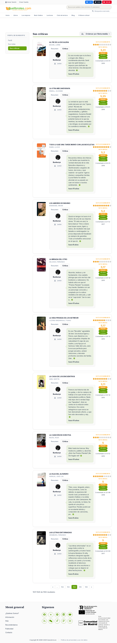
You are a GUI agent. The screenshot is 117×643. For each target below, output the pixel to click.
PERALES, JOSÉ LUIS (56, 476)
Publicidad (9, 629)
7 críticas (103, 57)
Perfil (10, 40)
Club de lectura (62, 15)
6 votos (103, 331)
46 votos (103, 272)
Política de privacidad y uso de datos (74, 640)
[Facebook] (44, 614)
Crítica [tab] (65, 49)
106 (86, 587)
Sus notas (11, 44)
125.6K (108, 2)
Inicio (7, 15)
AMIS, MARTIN (54, 379)
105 (80, 587)
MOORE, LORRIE (54, 45)
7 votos (103, 487)
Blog (73, 15)
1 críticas (103, 160)
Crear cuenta (23, 2)
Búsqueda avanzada (101, 11)
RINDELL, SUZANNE (56, 91)
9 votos (103, 389)
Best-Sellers (38, 15)
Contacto (8, 632)
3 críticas (103, 489)
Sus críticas (14, 48)
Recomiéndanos (11, 625)
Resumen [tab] (54, 49)
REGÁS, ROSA (54, 438)
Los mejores (26, 15)
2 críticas (103, 104)
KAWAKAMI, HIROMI (56, 206)
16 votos (103, 55)
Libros (15, 15)
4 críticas (103, 275)
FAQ (6, 621)
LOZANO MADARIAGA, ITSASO (60, 320)
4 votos (103, 101)
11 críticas (103, 450)
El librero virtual (83, 15)
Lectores (50, 15)
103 (68, 587)
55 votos (103, 448)
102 (62, 587)
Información (9, 617)
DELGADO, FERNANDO (57, 262)
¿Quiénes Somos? (12, 613)
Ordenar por (96, 34)
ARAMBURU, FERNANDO (57, 535)
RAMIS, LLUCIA (54, 147)
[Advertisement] (58, 25)
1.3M (90, 2)
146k (98, 2)
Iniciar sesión (12, 2)
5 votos (103, 157)
